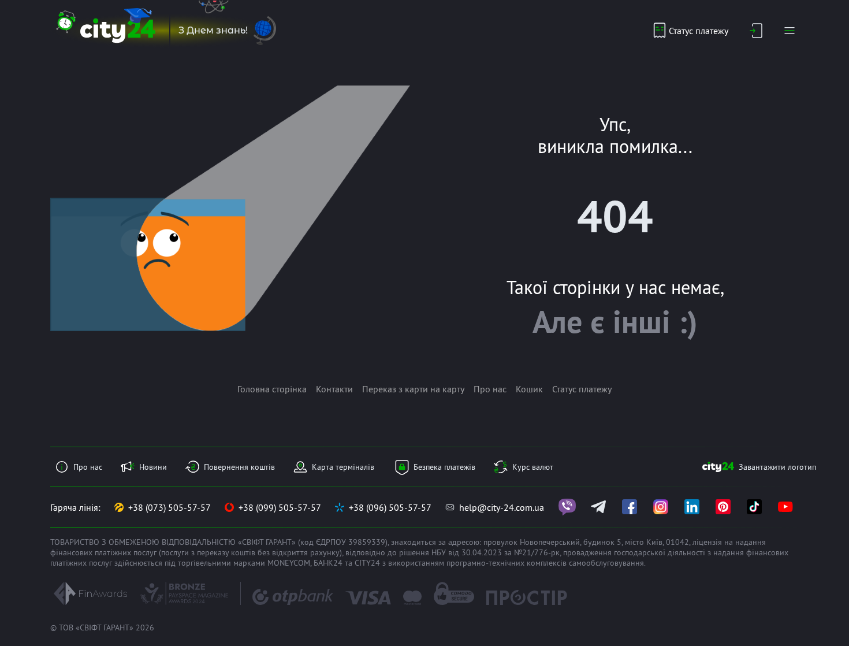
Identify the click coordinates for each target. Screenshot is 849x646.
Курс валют (532, 467)
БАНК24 (328, 563)
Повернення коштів (239, 467)
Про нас (490, 389)
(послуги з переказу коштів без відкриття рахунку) (250, 552)
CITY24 (367, 563)
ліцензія (707, 542)
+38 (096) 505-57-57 (390, 507)
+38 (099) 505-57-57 (280, 507)
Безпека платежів (444, 467)
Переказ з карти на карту (413, 389)
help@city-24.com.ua (501, 507)
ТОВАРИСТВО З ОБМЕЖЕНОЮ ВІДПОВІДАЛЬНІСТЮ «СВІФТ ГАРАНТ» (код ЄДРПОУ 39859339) (219, 542)
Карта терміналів (343, 467)
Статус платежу (698, 30)
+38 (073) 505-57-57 (169, 507)
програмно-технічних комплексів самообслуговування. (546, 563)
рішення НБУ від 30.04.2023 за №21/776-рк (479, 552)
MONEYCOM (288, 563)
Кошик (529, 389)
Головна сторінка (272, 389)
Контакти (334, 389)
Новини (153, 467)
